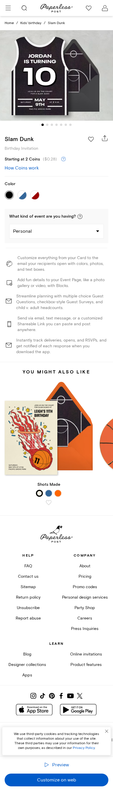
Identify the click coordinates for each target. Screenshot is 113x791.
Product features (86, 664)
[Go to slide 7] (70, 125)
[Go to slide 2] (47, 125)
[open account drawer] (105, 8)
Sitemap (28, 586)
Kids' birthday (30, 23)
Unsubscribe (28, 607)
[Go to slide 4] (56, 125)
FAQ (28, 566)
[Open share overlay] (104, 138)
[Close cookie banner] (106, 731)
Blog (27, 654)
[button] (80, 216)
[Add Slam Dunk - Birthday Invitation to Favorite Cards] (91, 139)
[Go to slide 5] (61, 125)
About (84, 566)
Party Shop (84, 607)
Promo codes (85, 586)
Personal (22, 231)
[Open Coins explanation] (63, 159)
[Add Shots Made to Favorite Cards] (48, 502)
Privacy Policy (84, 748)
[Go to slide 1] (42, 125)
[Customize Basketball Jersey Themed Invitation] (56, 75)
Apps (27, 675)
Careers (84, 618)
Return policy (28, 597)
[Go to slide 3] (52, 125)
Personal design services (85, 597)
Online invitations (86, 654)
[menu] (8, 8)
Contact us (28, 576)
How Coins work (22, 168)
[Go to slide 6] (66, 125)
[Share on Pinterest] (51, 696)
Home (9, 23)
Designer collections (27, 664)
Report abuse (28, 618)
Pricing (85, 576)
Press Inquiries (85, 628)
